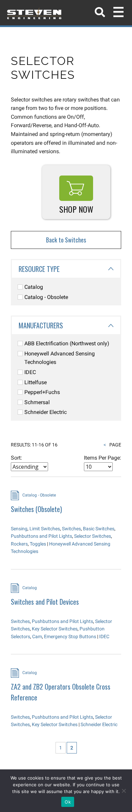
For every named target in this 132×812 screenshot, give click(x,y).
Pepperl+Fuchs (42, 392)
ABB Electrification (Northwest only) (66, 343)
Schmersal (37, 402)
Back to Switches (66, 239)
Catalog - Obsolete (46, 297)
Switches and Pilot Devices (45, 602)
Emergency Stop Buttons (70, 636)
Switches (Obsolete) (36, 509)
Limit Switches (44, 528)
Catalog (33, 287)
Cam (37, 636)
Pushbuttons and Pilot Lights (41, 536)
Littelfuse (35, 382)
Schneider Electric (45, 412)
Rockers (19, 544)
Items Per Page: (102, 458)
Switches (71, 528)
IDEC (30, 372)
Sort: (16, 458)
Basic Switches (98, 528)
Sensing (19, 528)
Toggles (38, 544)
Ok (68, 802)
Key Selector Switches (55, 628)
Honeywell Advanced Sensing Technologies (59, 358)
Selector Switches (92, 536)
